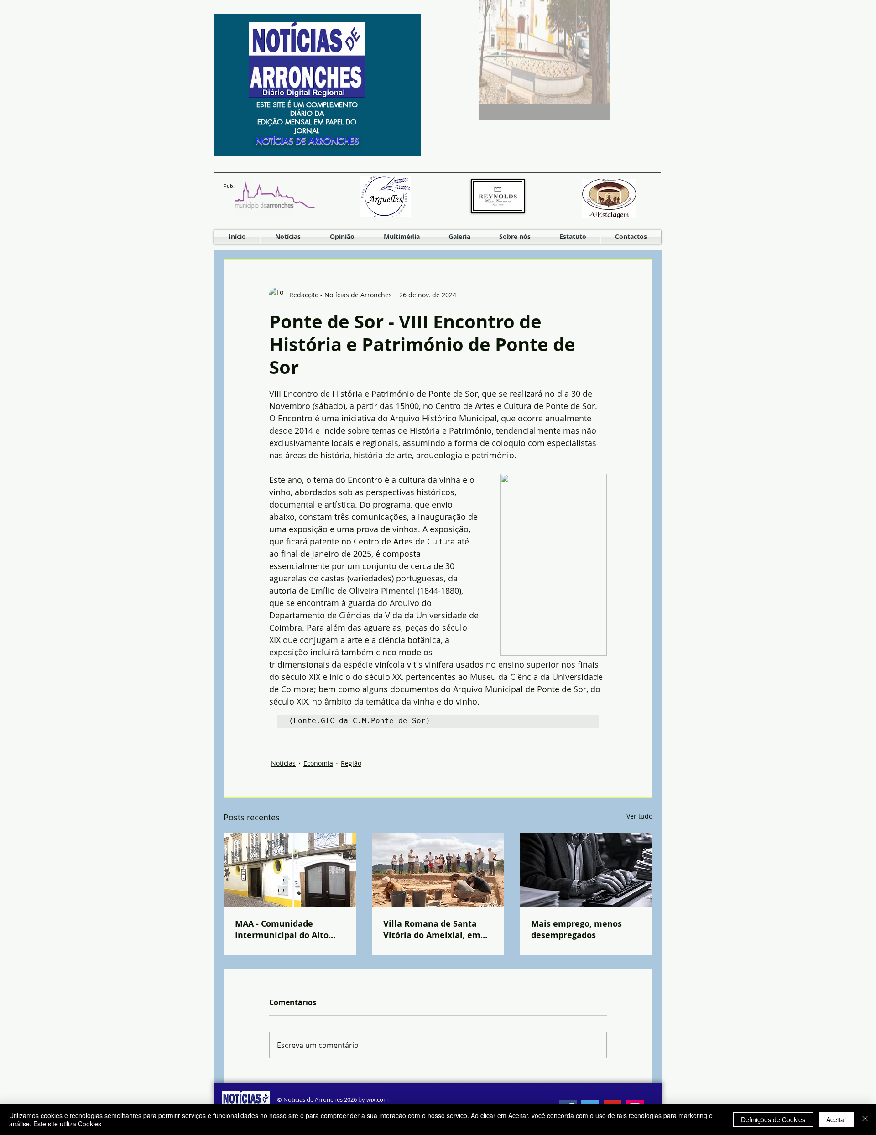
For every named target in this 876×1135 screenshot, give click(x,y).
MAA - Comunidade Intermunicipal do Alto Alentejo (281, 929)
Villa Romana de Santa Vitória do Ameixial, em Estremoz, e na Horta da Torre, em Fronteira (432, 929)
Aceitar (836, 1119)
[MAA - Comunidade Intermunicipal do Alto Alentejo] (290, 870)
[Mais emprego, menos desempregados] (586, 870)
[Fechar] (865, 1119)
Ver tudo (639, 816)
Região (351, 763)
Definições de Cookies (773, 1119)
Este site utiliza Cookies (67, 1123)
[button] (401, 237)
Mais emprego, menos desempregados (576, 929)
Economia (318, 763)
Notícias (283, 763)
